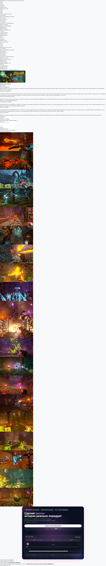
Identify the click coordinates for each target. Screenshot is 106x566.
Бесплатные (3, 17)
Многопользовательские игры (7, 16)
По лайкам (6, 119)
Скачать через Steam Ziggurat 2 (7, 560)
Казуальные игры (4, 8)
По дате (2, 119)
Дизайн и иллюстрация (5, 25)
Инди (1, 12)
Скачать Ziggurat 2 (4, 562)
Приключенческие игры (6, 13)
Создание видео (4, 32)
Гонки (1, 9)
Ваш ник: (2, 121)
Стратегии (2, 5)
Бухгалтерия (3, 21)
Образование (3, 27)
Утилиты (2, 31)
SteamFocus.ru (12, 0)
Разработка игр (3, 35)
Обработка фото (3, 28)
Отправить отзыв (4, 128)
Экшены (2, 4)
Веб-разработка (3, 33)
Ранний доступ (3, 19)
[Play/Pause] (27, 544)
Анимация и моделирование (7, 23)
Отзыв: (1, 127)
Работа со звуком (4, 24)
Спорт (1, 11)
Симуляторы (3, 15)
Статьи (1, 1)
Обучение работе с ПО (5, 29)
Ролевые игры (3, 7)
